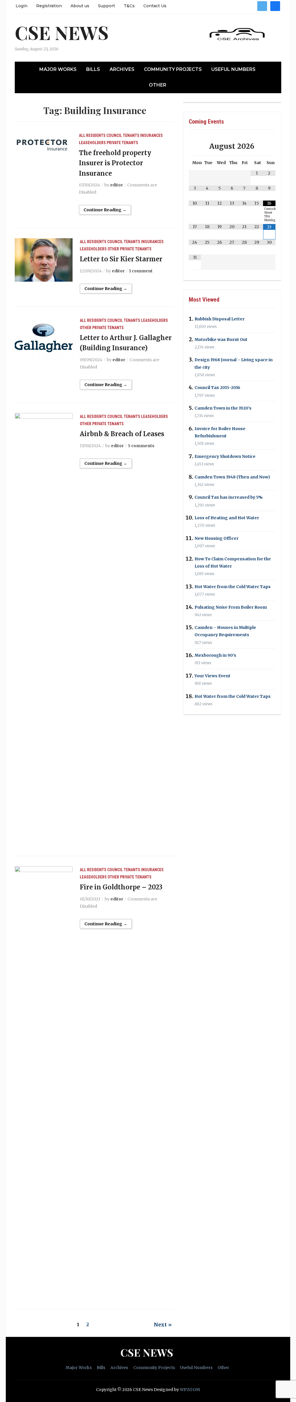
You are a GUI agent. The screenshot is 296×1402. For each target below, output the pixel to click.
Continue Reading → (105, 209)
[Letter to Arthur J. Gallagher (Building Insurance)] (44, 338)
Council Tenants (122, 135)
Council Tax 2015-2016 (217, 387)
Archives (122, 69)
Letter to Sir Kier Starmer (121, 259)
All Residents (92, 135)
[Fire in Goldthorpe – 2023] (44, 1083)
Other (157, 85)
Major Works (58, 69)
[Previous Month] (195, 146)
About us (80, 5)
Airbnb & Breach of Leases (122, 434)
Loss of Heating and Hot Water (227, 517)
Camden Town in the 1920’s (223, 408)
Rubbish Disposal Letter (220, 319)
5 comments (141, 445)
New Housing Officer (216, 538)
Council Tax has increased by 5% (229, 497)
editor (116, 185)
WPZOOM (190, 1389)
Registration (49, 5)
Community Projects (173, 69)
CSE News (62, 32)
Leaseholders (92, 142)
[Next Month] (269, 146)
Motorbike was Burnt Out (221, 339)
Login (21, 5)
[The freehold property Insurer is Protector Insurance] (43, 144)
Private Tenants (122, 142)
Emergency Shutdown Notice (225, 456)
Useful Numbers (233, 69)
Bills (93, 69)
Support (106, 5)
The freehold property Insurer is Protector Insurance (115, 163)
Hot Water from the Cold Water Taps (233, 586)
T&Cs (129, 5)
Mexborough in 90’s (215, 655)
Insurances (151, 135)
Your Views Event (212, 675)
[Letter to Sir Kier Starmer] (44, 259)
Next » (163, 1324)
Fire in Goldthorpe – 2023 (121, 887)
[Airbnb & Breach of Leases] (44, 629)
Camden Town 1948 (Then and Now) (232, 477)
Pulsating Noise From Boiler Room (231, 607)
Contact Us (154, 5)
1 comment (141, 271)
